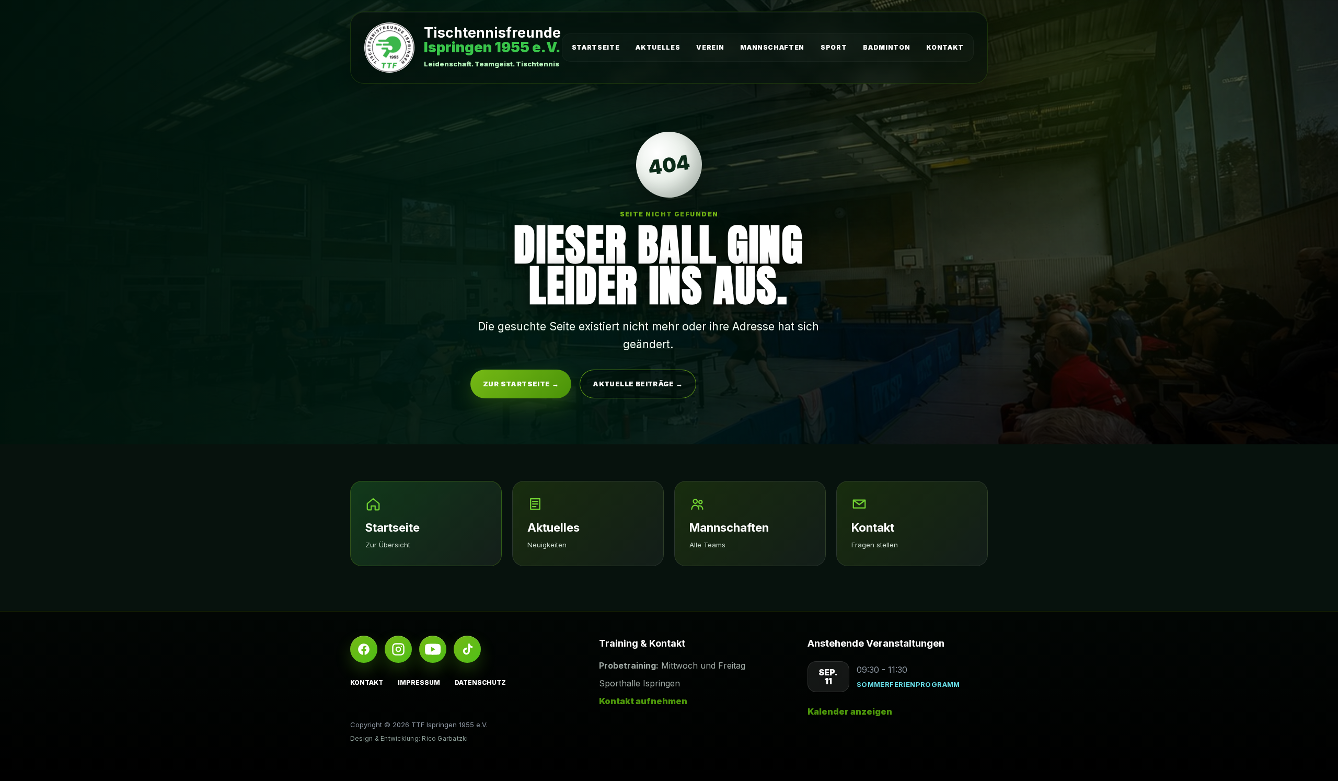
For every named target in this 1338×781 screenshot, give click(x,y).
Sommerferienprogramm (908, 684)
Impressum (419, 682)
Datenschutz (480, 682)
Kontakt (945, 47)
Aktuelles (658, 47)
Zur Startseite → (521, 384)
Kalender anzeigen (850, 711)
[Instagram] (398, 649)
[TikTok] (467, 649)
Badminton (886, 47)
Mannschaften (772, 47)
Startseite (596, 47)
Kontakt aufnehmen (643, 701)
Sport (834, 47)
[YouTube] (432, 649)
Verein (710, 47)
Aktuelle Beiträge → (638, 384)
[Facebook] (363, 649)
